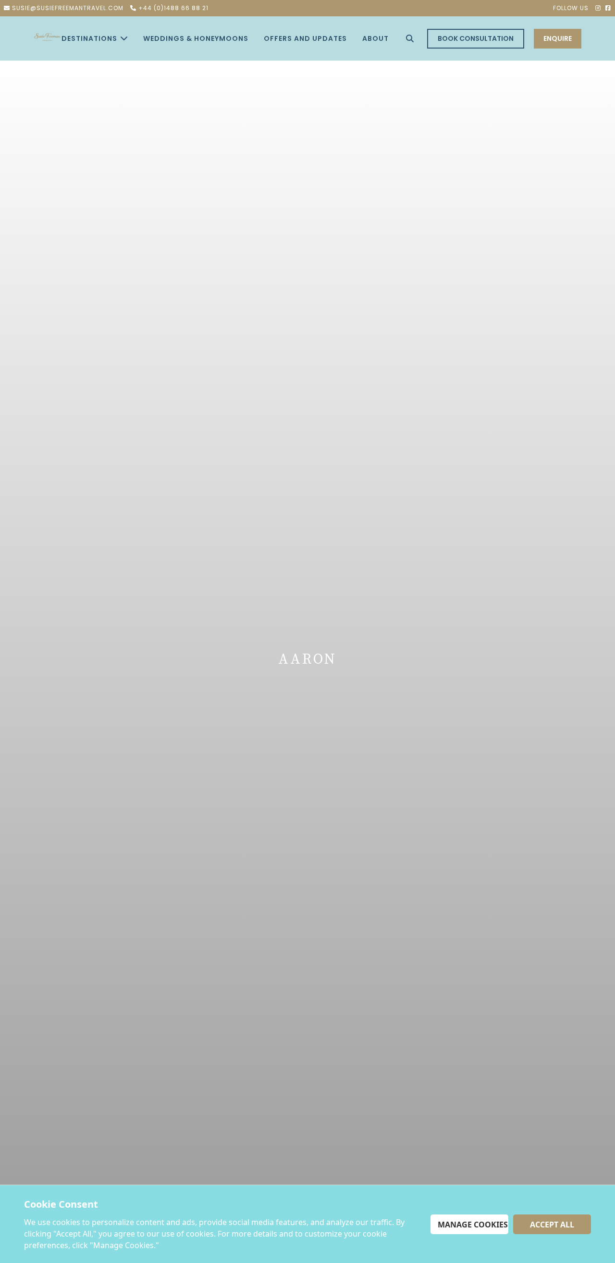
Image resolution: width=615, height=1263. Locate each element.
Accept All (552, 1224)
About (375, 38)
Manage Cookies (473, 1224)
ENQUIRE (557, 38)
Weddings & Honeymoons (195, 38)
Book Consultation (476, 38)
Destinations (89, 38)
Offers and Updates (305, 38)
